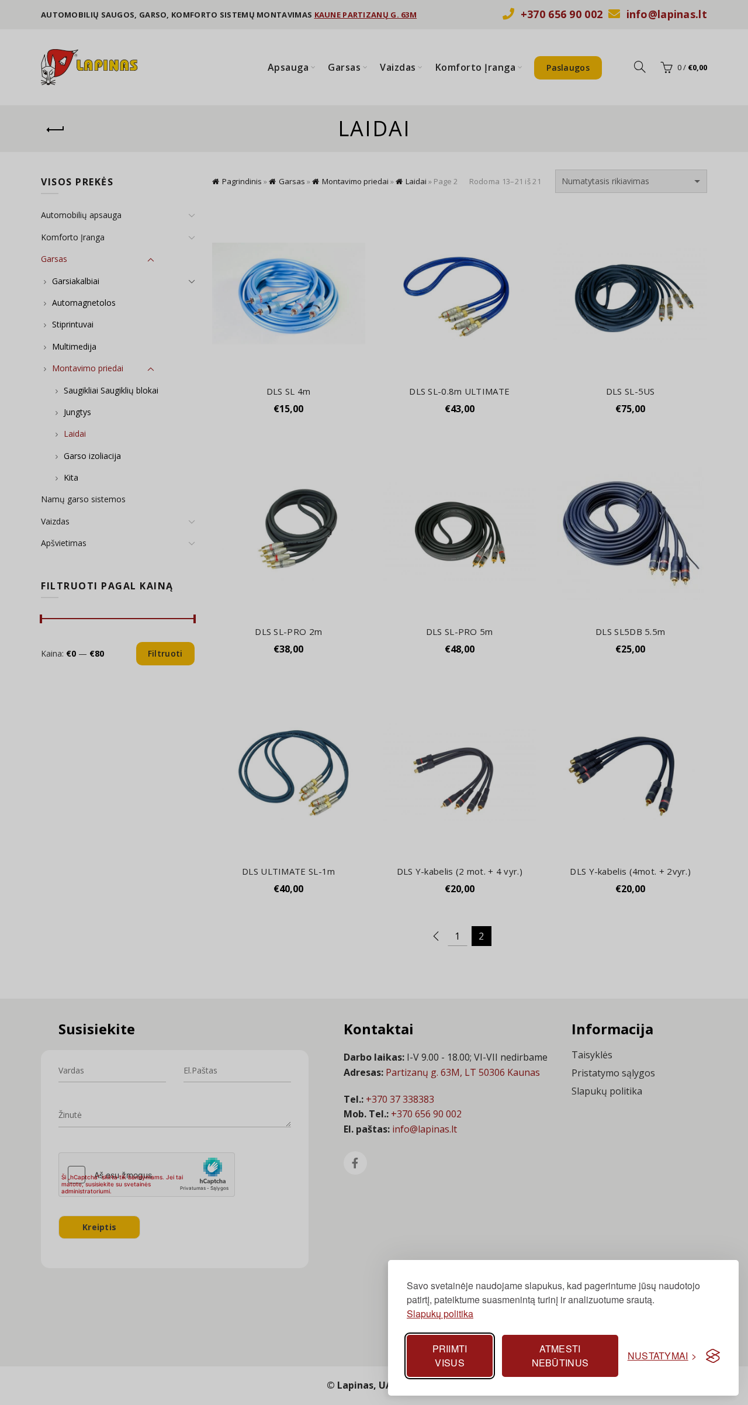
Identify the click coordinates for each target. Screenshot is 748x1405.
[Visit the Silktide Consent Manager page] (713, 1356)
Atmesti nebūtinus (560, 1355)
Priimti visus (450, 1355)
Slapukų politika (440, 1313)
